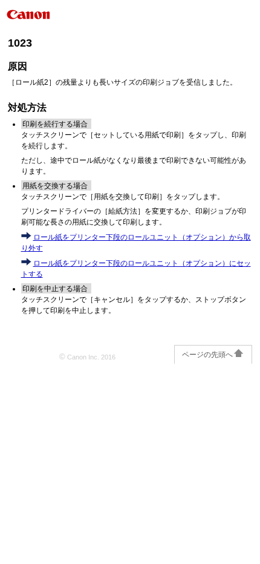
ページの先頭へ (207, 354)
